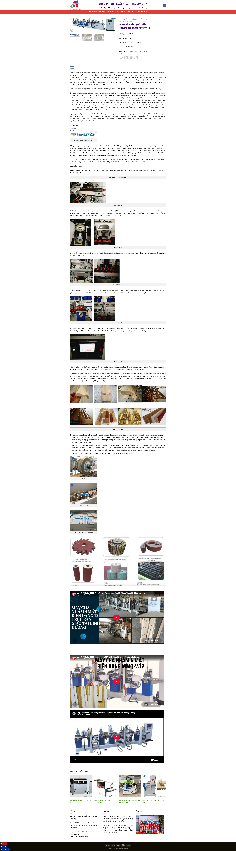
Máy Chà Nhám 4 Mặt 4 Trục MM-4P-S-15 (81, 801)
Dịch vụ (120, 12)
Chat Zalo (3, 846)
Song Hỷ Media (123, 848)
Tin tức (127, 12)
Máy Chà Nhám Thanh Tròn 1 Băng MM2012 (153, 801)
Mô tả (72, 68)
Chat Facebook (5, 849)
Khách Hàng (142, 12)
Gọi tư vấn (4, 843)
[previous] (72, 25)
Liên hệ (133, 12)
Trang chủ (93, 12)
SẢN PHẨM (110, 12)
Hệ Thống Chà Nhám (136, 19)
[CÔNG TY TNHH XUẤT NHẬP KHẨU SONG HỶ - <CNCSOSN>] (75, 5)
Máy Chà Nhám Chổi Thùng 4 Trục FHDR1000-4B (104, 801)
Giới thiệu (101, 12)
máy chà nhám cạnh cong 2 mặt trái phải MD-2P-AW (129, 801)
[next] (113, 25)
